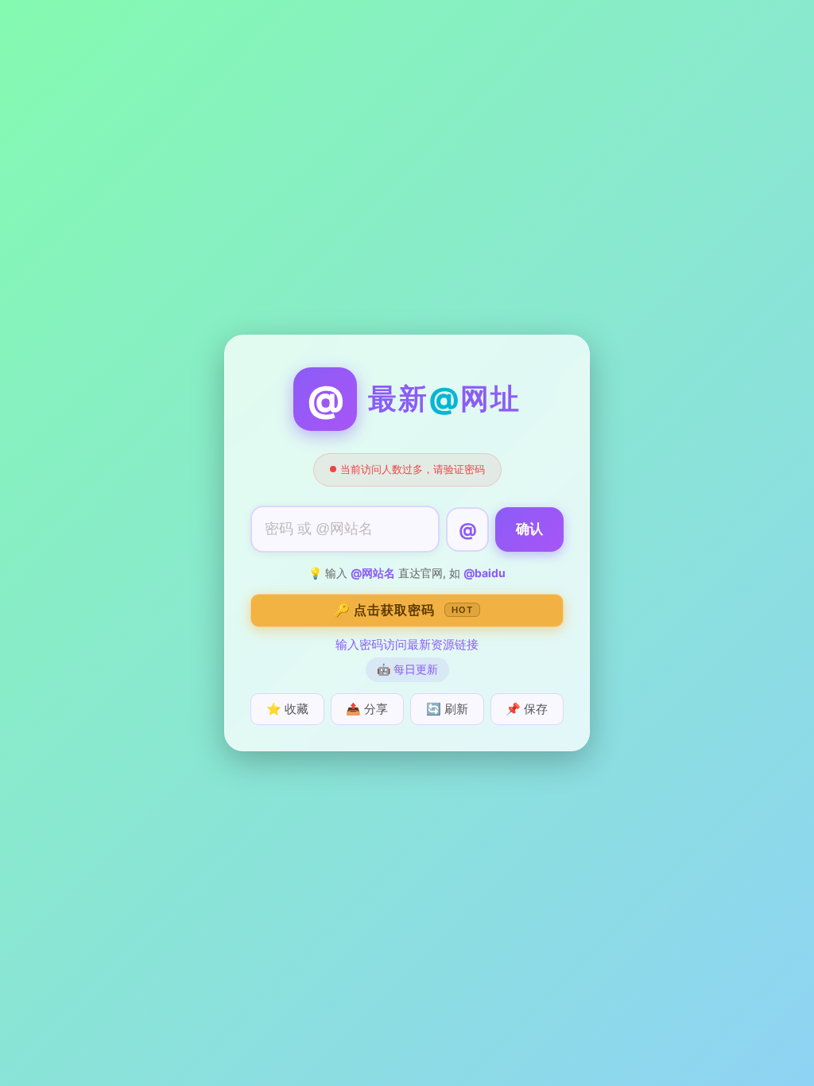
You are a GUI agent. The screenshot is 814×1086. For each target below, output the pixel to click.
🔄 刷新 (447, 708)
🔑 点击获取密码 (403, 610)
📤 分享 (367, 708)
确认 (529, 529)
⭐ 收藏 (287, 708)
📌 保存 (527, 708)
